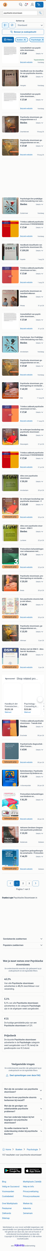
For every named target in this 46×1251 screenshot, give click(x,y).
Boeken (20, 40)
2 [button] (23, 883)
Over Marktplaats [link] (10, 1203)
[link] (5, 4)
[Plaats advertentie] (39, 4)
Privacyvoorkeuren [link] (31, 1196)
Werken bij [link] (27, 1203)
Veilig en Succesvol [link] (10, 1186)
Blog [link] (4, 1181)
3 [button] (29, 883)
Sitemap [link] (6, 1218)
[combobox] (20, 13)
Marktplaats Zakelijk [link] (32, 1181)
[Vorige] (10, 883)
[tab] (5, 25)
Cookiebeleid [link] (8, 1196)
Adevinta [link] (27, 1208)
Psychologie (36, 40)
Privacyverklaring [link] (30, 1191)
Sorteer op (20, 21)
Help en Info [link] (28, 1186)
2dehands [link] (6, 1213)
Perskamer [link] (7, 1208)
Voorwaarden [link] (8, 1191)
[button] (26, 4)
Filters (9, 39)
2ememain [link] (28, 1213)
